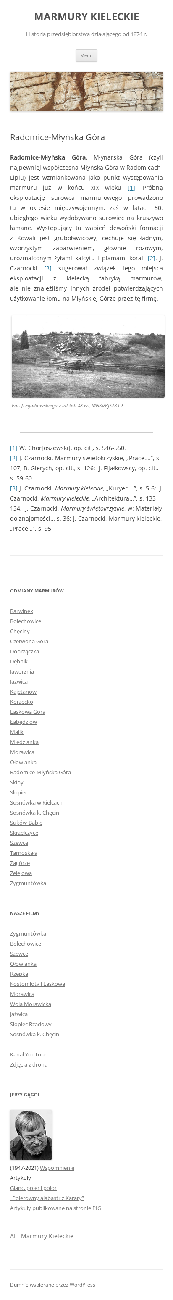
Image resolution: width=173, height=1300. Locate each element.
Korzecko (21, 701)
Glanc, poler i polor (33, 1188)
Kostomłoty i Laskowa (37, 984)
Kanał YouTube (28, 1054)
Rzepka (19, 974)
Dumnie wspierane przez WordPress (52, 1284)
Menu (86, 55)
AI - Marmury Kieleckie (41, 1236)
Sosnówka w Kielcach (36, 802)
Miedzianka (24, 742)
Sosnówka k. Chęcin (34, 812)
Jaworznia (22, 671)
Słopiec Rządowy (31, 1024)
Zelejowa (21, 873)
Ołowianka (23, 762)
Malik (17, 732)
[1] (131, 187)
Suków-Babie (26, 822)
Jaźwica (19, 681)
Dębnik (19, 661)
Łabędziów (23, 722)
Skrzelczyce (24, 832)
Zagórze (20, 863)
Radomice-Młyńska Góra (40, 772)
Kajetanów (23, 691)
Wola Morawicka (30, 1004)
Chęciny (20, 631)
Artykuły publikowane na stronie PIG (55, 1208)
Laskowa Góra (27, 712)
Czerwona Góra (29, 641)
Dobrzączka (24, 651)
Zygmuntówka (28, 883)
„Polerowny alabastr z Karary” (47, 1198)
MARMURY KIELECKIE (86, 16)
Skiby (17, 782)
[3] (48, 268)
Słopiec (19, 792)
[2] (151, 258)
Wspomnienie (57, 1168)
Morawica (22, 752)
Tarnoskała (23, 853)
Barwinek (21, 611)
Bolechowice (25, 621)
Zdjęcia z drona (28, 1064)
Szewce (19, 843)
